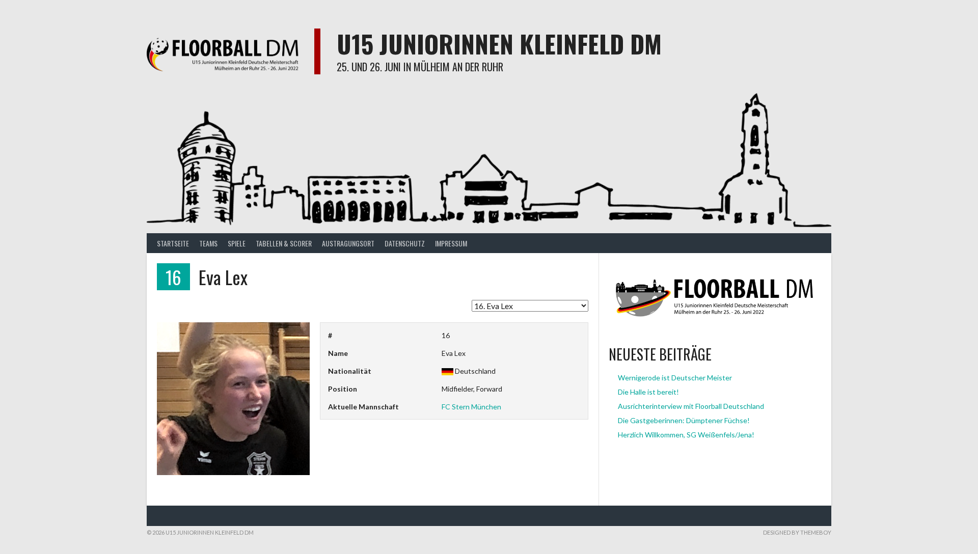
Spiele (237, 243)
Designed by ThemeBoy (797, 532)
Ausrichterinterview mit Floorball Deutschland (691, 406)
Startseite (173, 243)
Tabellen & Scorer (284, 243)
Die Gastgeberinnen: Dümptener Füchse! (684, 420)
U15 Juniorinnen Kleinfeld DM (499, 43)
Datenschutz (405, 243)
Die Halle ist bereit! (648, 391)
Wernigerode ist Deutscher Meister (675, 377)
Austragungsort (348, 243)
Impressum (451, 243)
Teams (208, 243)
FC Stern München (471, 406)
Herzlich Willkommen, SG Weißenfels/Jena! (686, 434)
